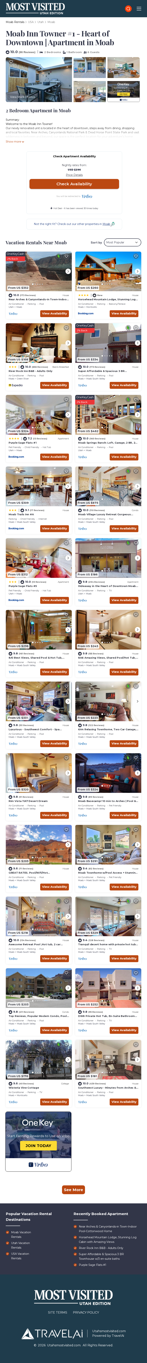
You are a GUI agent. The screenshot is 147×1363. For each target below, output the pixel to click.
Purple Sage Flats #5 (23, 586)
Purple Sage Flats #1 (23, 442)
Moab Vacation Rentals (21, 1235)
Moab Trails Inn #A (21, 514)
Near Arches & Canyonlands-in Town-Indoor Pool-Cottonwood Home (108, 1229)
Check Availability (74, 184)
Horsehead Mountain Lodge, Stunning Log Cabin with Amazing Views (107, 1240)
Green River (23, 378)
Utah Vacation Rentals (20, 1245)
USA (31, 22)
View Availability (54, 313)
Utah (40, 22)
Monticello (91, 307)
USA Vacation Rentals (20, 1256)
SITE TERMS (57, 1312)
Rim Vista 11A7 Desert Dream (28, 801)
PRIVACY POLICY (86, 1312)
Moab (51, 22)
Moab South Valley (95, 378)
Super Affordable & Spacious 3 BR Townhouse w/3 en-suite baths (101, 1256)
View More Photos (22, 97)
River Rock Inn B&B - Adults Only (30, 371)
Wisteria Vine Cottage (24, 1087)
